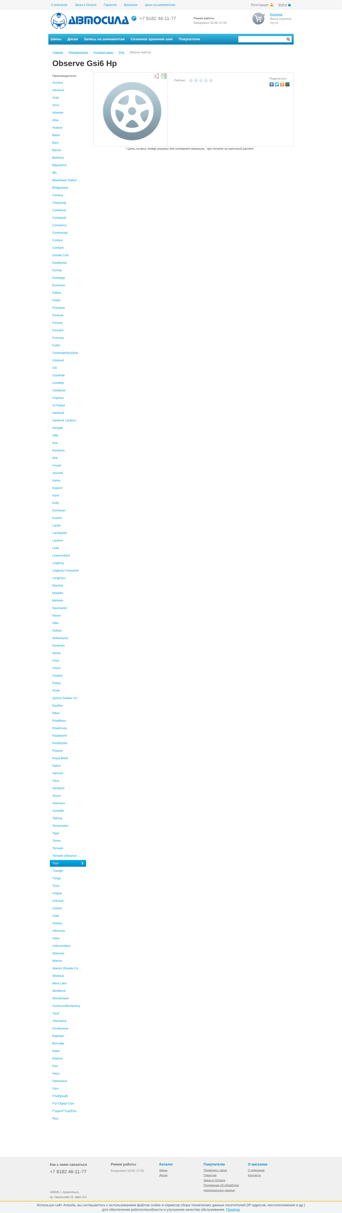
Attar (55, 120)
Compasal (59, 217)
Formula (57, 315)
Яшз (55, 1118)
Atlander (58, 112)
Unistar (57, 908)
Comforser (59, 210)
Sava (55, 780)
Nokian (57, 630)
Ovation (57, 675)
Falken (56, 292)
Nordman (58, 645)
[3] (201, 80)
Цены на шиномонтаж (160, 5)
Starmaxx (58, 803)
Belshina (58, 157)
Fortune (57, 323)
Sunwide (58, 810)
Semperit (58, 788)
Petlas (56, 683)
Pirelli (56, 690)
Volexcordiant (61, 946)
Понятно (233, 1209)
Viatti (55, 916)
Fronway (58, 338)
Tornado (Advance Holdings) (69, 855)
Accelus (57, 82)
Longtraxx (59, 578)
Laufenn (57, 540)
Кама (56, 1051)
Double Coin (60, 255)
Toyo (121, 52)
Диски (163, 1175)
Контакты (254, 1175)
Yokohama (59, 1021)
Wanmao (58, 953)
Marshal (57, 585)
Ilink (55, 458)
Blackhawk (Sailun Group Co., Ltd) (69, 180)
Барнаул (58, 1036)
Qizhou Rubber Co (64, 698)
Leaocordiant (61, 555)
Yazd (55, 1013)
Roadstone (59, 735)
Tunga (56, 878)
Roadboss (59, 720)
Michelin (57, 600)
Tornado (57, 848)
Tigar (55, 833)
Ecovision (58, 285)
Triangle (57, 870)
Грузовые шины (103, 52)
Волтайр (58, 1043)
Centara (57, 195)
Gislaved (58, 360)
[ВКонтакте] (271, 84)
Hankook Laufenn (64, 420)
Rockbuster (60, 743)
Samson (57, 773)
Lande (56, 525)
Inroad (56, 465)
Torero (56, 840)
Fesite (56, 300)
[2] (196, 80)
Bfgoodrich (59, 165)
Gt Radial (58, 405)
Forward (57, 330)
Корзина (276, 14)
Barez (56, 135)
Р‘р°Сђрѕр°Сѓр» (63, 1103)
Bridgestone (60, 187)
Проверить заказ (215, 1170)
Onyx (55, 660)
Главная (58, 52)
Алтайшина (60, 1028)
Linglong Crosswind (65, 570)
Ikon (55, 443)
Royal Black (60, 758)
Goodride (58, 375)
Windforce (59, 991)
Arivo (55, 105)
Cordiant (58, 247)
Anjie (55, 97)
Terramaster (60, 825)
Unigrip (57, 893)
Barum (56, 150)
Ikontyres (58, 450)
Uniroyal (57, 900)
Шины (163, 1170)
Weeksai (58, 976)
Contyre (57, 240)
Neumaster (59, 608)
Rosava (57, 750)
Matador (57, 593)
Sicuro (56, 795)
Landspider (59, 533)
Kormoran (59, 510)
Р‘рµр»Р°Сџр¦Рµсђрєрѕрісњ (69, 1111)
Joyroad (57, 473)
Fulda (56, 345)
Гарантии (110, 5)
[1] (191, 80)
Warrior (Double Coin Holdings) (69, 968)
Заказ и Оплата (85, 5)
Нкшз (56, 1073)
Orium (56, 668)
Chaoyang (59, 202)
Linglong (58, 563)
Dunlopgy (58, 277)
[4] (206, 80)
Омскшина (59, 1081)
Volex (56, 938)
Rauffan (57, 705)
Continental (60, 232)
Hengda (57, 428)
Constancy (59, 225)
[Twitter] (277, 84)
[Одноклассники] (282, 84)
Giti (54, 368)
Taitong (57, 818)
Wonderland (60, 998)
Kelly (55, 503)
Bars (55, 142)
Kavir (55, 495)
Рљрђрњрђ (60, 1096)
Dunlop (57, 270)
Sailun (56, 765)
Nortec (56, 653)
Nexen (56, 615)
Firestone (58, 308)
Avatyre (57, 127)
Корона (57, 1058)
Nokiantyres (60, 638)
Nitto (55, 623)
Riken (56, 713)
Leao (55, 548)
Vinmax (57, 923)
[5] (211, 80)
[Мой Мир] (287, 84)
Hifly (55, 435)
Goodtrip (58, 383)
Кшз (55, 1066)
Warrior (57, 961)
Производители (78, 52)
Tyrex (56, 885)
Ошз (55, 1088)
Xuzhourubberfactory (66, 1006)
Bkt (54, 172)
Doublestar (59, 262)
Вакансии (130, 5)
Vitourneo (58, 931)
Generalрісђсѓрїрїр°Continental (69, 353)
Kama (56, 480)
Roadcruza (59, 728)
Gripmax (58, 398)
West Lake (59, 983)
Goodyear (59, 390)
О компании (59, 5)
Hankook (58, 413)
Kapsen (57, 488)
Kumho (57, 518)
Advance (58, 90)
